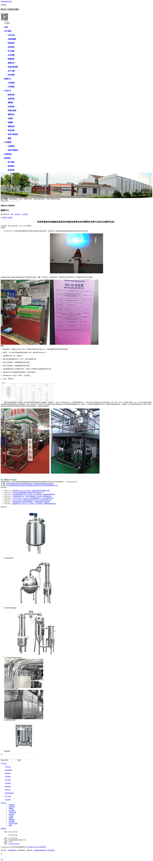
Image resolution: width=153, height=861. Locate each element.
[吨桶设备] (23, 750)
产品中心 (8, 91)
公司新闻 (11, 83)
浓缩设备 (11, 98)
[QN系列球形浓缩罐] (36, 606)
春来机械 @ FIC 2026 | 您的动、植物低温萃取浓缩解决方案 (30, 490)
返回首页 (9, 1)
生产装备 (11, 51)
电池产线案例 (13, 150)
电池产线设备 (13, 134)
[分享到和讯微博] (5, 479)
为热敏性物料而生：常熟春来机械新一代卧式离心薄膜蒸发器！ (31, 496)
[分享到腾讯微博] (11, 479)
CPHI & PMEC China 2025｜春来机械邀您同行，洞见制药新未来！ (32, 498)
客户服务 (11, 162)
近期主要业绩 (13, 67)
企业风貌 (11, 55)
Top (2, 859)
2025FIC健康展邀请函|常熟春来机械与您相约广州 (27, 492)
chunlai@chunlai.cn (14, 843)
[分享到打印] (15, 479)
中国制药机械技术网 (40, 850)
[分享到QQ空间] (7, 479)
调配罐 (10, 102)
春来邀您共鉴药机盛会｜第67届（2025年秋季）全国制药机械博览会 (33, 494)
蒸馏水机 (11, 114)
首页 (6, 27)
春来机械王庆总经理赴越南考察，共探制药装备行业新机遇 (30, 502)
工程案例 (8, 142)
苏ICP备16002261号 (34, 847)
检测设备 (11, 59)
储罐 (9, 138)
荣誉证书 (11, 63)
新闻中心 (8, 79)
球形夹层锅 (12, 110)
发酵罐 (10, 122)
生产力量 (11, 71)
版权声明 (43, 847)
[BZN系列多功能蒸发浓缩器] (36, 656)
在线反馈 (11, 170)
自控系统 (11, 47)
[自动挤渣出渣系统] (23, 718)
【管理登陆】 (51, 850)
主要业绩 (8, 154)
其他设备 (11, 130)
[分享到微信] (13, 479)
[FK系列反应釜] (36, 557)
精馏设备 (11, 126)
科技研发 (11, 43)
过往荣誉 (11, 75)
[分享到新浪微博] (9, 479)
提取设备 (11, 94)
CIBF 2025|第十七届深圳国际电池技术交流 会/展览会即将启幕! (31, 500)
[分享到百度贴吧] (3, 479)
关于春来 (8, 31)
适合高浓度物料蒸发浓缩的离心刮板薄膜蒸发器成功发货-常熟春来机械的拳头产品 (32, 485)
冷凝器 (10, 118)
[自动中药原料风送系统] (23, 687)
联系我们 (3, 1)
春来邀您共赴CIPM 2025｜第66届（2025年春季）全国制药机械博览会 (33, 503)
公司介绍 (11, 35)
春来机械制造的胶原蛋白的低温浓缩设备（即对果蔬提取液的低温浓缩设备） (30, 483)
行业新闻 (11, 87)
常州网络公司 (12, 850)
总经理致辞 (12, 39)
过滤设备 (11, 106)
